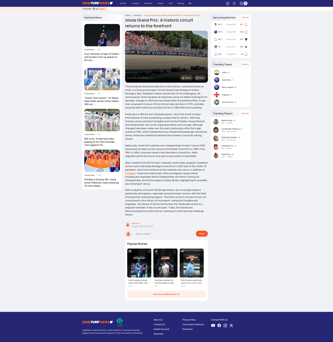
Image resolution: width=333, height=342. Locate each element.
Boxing (181, 3)
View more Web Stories (165, 294)
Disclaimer (187, 329)
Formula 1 (130, 173)
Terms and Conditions (193, 324)
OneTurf (135, 223)
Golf (171, 3)
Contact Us (159, 324)
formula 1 (138, 15)
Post (201, 233)
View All (245, 17)
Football (135, 3)
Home (127, 15)
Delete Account (161, 329)
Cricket (123, 3)
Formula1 (148, 3)
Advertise (158, 333)
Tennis (160, 3)
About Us (158, 319)
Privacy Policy (189, 319)
